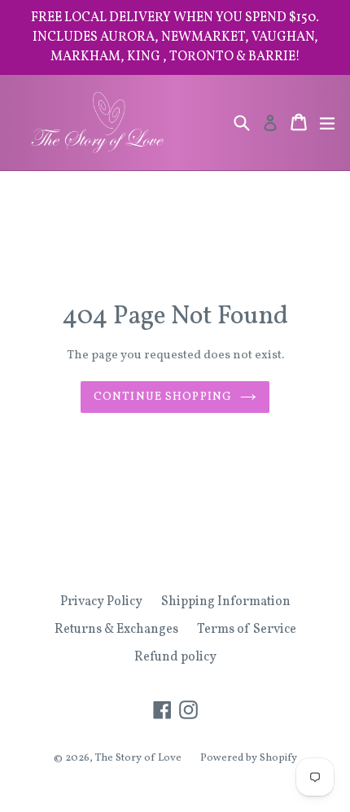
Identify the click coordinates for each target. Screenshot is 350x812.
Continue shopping (163, 397)
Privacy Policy (101, 602)
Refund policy (175, 657)
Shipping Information (226, 602)
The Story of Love (138, 758)
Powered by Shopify (248, 758)
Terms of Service (246, 630)
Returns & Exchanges (116, 630)
